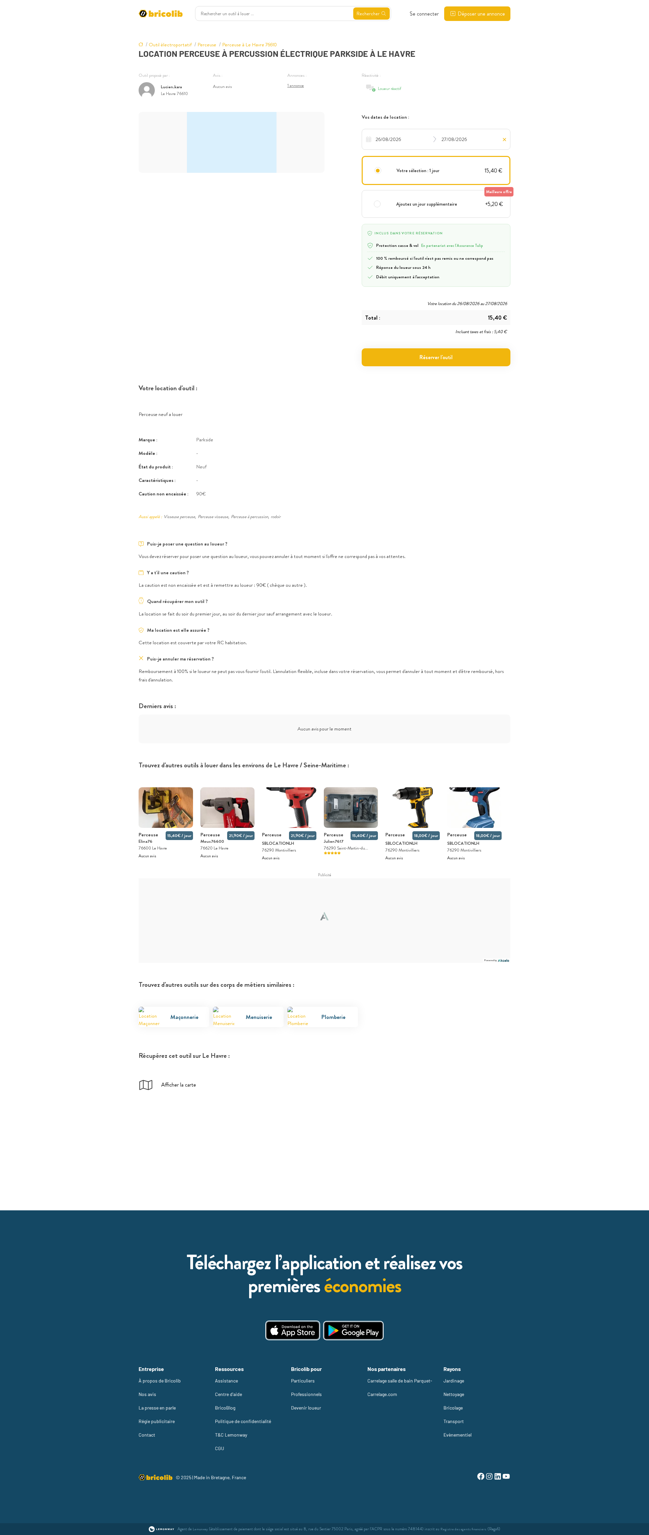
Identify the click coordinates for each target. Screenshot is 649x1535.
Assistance (226, 1380)
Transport (453, 1421)
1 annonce (295, 85)
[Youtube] (506, 1477)
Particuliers (303, 1380)
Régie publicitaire (157, 1421)
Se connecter (424, 14)
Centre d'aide (228, 1394)
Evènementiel (457, 1435)
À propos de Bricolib (160, 1380)
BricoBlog (225, 1408)
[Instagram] (489, 1477)
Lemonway (200, 1529)
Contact (147, 1435)
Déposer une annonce (481, 14)
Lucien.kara (171, 87)
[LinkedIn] (498, 1477)
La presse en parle (157, 1408)
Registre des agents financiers (463, 1529)
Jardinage (453, 1380)
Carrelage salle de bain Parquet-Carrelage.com (399, 1387)
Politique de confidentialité (243, 1421)
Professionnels (306, 1394)
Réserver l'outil (436, 357)
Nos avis (147, 1394)
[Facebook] (481, 1477)
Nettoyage (453, 1394)
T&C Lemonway (231, 1435)
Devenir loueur (306, 1408)
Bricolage (453, 1408)
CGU (219, 1448)
